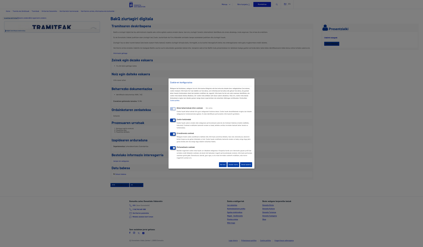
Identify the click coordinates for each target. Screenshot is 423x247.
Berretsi (222, 165)
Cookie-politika (174, 101)
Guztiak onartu (233, 165)
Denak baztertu (246, 165)
